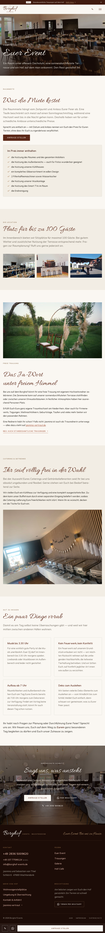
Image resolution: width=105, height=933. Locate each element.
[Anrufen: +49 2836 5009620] (92, 9)
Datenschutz (95, 918)
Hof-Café (59, 868)
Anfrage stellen (16, 138)
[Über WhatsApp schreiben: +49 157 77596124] (13, 928)
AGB (71, 918)
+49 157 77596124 (12, 859)
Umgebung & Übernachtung (17, 894)
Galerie (58, 863)
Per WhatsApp (68, 798)
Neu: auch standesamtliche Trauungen (24, 431)
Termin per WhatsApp (70, 904)
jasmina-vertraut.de (36, 425)
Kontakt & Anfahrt (12, 900)
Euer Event (60, 853)
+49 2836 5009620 (54, 806)
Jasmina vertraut (11, 905)
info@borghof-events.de (15, 864)
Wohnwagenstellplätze (15, 889)
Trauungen (60, 858)
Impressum (81, 918)
